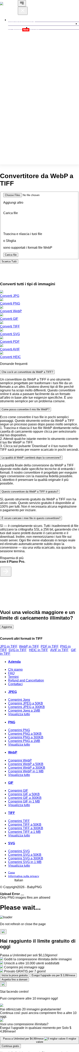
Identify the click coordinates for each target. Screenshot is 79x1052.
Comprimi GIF (18, 790)
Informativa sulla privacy (23, 876)
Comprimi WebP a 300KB (26, 767)
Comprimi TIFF (19, 821)
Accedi (34, 29)
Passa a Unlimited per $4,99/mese (39, 1040)
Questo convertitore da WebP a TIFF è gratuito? (30, 491)
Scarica (9, 261)
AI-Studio (18, 29)
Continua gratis (10, 1046)
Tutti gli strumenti (20, 22)
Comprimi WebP (20, 760)
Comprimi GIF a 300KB (25, 798)
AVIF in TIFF (59, 650)
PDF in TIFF (50, 646)
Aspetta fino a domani (14, 979)
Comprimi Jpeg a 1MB (24, 710)
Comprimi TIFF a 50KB (24, 824)
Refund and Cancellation (26, 680)
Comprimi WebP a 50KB (25, 764)
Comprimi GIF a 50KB (24, 794)
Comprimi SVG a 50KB (24, 854)
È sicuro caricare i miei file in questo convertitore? (31, 518)
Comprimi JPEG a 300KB (26, 707)
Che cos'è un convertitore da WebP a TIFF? (27, 372)
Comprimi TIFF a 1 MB (24, 831)
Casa (11, 872)
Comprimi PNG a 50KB (25, 733)
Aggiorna (7, 626)
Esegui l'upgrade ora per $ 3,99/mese (53, 975)
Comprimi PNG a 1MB (24, 741)
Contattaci (15, 684)
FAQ (11, 673)
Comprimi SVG (19, 851)
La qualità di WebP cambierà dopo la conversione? (31, 457)
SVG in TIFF (18, 650)
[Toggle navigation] (22, 3)
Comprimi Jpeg (19, 699)
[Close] (22, 895)
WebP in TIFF (29, 646)
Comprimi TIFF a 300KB (25, 828)
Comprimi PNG (19, 730)
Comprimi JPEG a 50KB (25, 703)
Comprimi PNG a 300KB (25, 737)
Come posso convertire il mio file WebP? (25, 409)
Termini (13, 676)
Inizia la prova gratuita (15, 975)
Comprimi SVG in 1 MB (25, 862)
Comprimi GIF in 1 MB (24, 801)
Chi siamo (15, 669)
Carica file (11, 254)
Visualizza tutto (19, 714)
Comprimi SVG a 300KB (25, 858)
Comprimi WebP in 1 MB (26, 771)
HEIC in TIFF (38, 650)
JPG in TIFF (8, 646)
